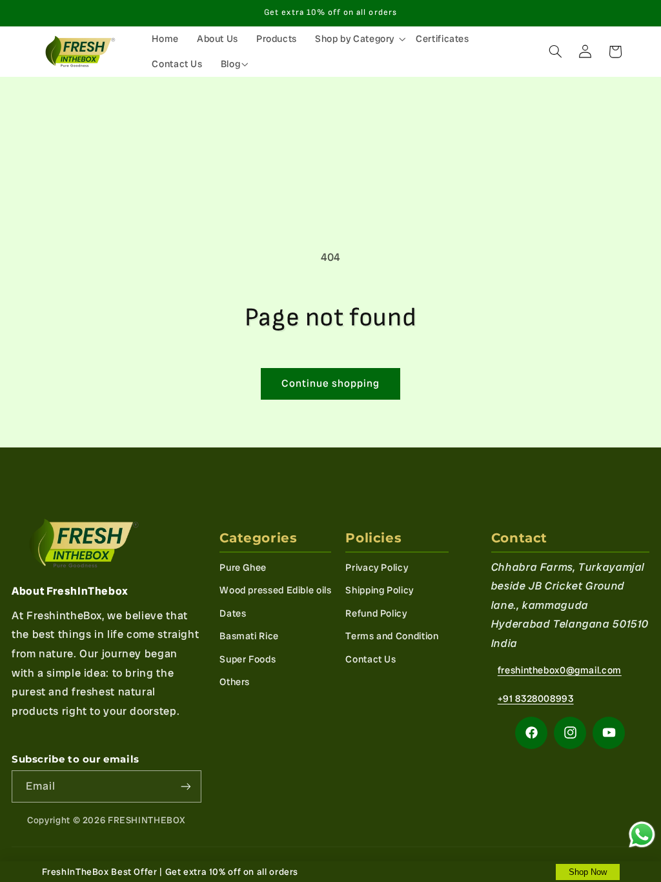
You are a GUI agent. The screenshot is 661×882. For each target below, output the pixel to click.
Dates (232, 613)
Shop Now (588, 872)
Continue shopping (330, 383)
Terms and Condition (391, 636)
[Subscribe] (186, 786)
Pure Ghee (243, 567)
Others (234, 681)
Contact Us (370, 659)
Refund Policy (376, 613)
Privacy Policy (376, 567)
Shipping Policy (379, 590)
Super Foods (247, 659)
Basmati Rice (249, 636)
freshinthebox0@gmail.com (560, 670)
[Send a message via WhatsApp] (642, 834)
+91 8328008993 (536, 698)
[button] (356, 39)
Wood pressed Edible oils (275, 590)
